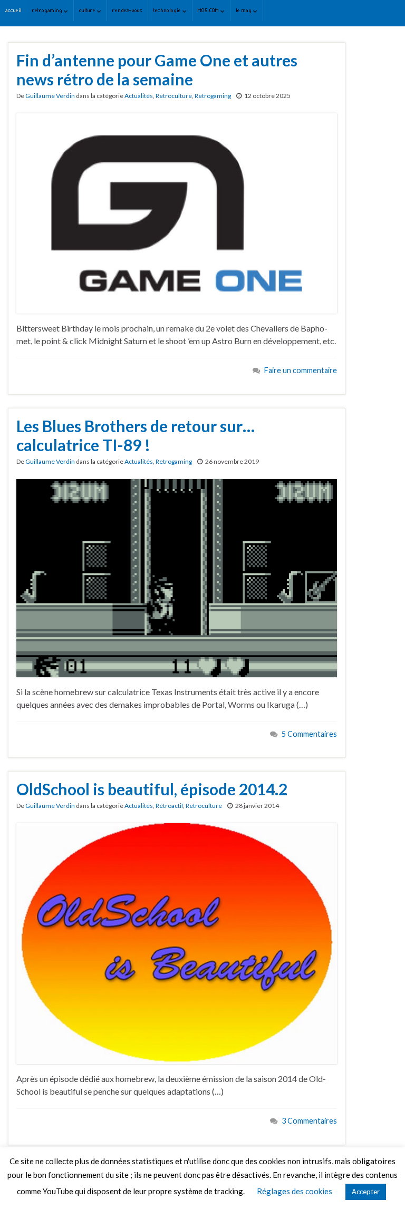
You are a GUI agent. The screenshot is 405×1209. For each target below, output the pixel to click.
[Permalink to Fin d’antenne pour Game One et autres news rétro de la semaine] (176, 212)
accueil (13, 10)
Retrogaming (213, 96)
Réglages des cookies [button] (294, 1191)
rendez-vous (127, 10)
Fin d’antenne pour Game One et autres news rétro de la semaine (156, 70)
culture (88, 10)
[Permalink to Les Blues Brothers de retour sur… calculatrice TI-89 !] (176, 577)
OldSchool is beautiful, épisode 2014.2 (151, 788)
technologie (167, 10)
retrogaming (48, 10)
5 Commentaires (309, 733)
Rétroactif (169, 806)
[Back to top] (381, 1185)
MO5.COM (209, 10)
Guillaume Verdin (50, 96)
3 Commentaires (309, 1120)
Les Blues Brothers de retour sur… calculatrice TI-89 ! (135, 435)
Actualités (138, 96)
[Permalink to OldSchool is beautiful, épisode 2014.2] (176, 943)
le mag (244, 10)
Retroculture (174, 96)
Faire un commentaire (300, 370)
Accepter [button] (366, 1191)
